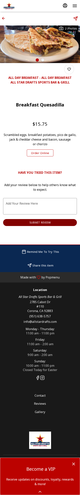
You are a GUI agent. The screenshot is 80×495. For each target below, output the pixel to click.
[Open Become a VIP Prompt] (40, 491)
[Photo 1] (37, 60)
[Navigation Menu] (74, 6)
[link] (40, 152)
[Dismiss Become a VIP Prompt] (73, 464)
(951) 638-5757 (40, 316)
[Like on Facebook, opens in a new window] (37, 378)
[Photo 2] (42, 60)
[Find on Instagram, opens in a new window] (42, 378)
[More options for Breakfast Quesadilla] (69, 69)
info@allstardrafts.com (40, 322)
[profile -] (65, 5)
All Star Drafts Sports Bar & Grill (40, 440)
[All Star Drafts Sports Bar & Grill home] (20, 6)
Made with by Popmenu (31, 277)
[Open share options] (75, 18)
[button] (4, 18)
